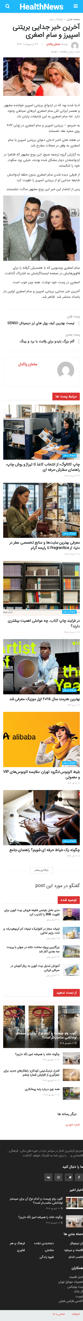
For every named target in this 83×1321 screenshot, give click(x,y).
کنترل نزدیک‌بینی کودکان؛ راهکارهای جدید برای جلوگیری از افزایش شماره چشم (32, 1072)
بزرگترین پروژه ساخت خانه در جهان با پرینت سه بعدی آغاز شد (33, 949)
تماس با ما (59, 1314)
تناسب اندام (76, 1257)
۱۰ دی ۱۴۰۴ (72, 705)
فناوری (21, 1250)
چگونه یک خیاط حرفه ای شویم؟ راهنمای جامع (44, 850)
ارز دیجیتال (76, 1243)
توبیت (79, 1296)
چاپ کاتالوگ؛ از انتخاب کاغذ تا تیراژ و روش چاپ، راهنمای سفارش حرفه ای (43, 467)
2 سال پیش (51, 938)
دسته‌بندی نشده (44, 1243)
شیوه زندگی (47, 1257)
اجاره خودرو (73, 1124)
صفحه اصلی (73, 19)
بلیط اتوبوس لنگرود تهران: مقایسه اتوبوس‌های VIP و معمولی (41, 774)
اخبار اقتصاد (76, 1277)
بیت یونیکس (75, 1286)
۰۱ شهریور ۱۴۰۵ (50, 1094)
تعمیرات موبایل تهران (70, 1281)
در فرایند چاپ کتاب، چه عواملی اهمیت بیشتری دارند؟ (44, 623)
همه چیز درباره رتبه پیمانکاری (42, 1089)
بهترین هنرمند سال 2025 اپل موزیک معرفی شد (44, 699)
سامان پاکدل (53, 44)
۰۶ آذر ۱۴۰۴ (72, 856)
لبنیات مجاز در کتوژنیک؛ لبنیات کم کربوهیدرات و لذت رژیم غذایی (31, 930)
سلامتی (49, 1250)
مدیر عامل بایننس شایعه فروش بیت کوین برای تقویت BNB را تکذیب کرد (32, 912)
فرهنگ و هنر (56, 19)
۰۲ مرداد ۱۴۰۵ (71, 554)
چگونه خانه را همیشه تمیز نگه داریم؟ (37, 1054)
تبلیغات (76, 1314)
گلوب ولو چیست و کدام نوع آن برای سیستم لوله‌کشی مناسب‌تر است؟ (46, 1035)
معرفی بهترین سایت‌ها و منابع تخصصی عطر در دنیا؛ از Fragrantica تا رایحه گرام (45, 545)
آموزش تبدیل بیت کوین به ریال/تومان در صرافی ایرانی (35, 967)
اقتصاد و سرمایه (73, 1250)
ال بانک (78, 1291)
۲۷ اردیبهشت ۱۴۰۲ (27, 44)
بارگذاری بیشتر (41, 870)
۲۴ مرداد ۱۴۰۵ (71, 475)
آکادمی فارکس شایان (71, 1301)
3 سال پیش (51, 919)
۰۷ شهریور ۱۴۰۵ (67, 1043)
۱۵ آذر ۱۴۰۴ (72, 783)
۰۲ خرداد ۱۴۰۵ (70, 632)
